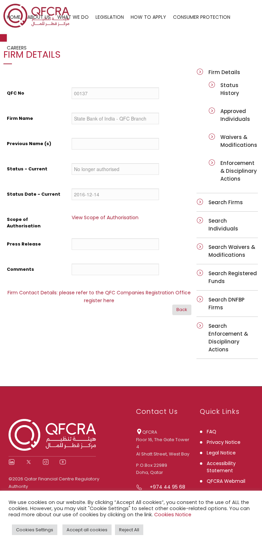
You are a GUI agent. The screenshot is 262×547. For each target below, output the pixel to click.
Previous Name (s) (29, 143)
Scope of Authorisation (24, 222)
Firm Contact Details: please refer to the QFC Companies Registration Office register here (99, 296)
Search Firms (225, 202)
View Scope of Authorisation (105, 217)
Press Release (24, 244)
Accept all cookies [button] (87, 530)
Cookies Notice (172, 514)
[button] (3, 38)
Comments (20, 269)
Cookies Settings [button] (34, 530)
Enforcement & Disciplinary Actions (238, 170)
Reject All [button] (129, 530)
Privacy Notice (224, 442)
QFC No (15, 93)
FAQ (211, 431)
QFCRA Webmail (226, 481)
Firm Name (20, 118)
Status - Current (27, 169)
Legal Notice (221, 452)
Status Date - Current (33, 194)
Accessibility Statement (221, 467)
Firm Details (224, 72)
